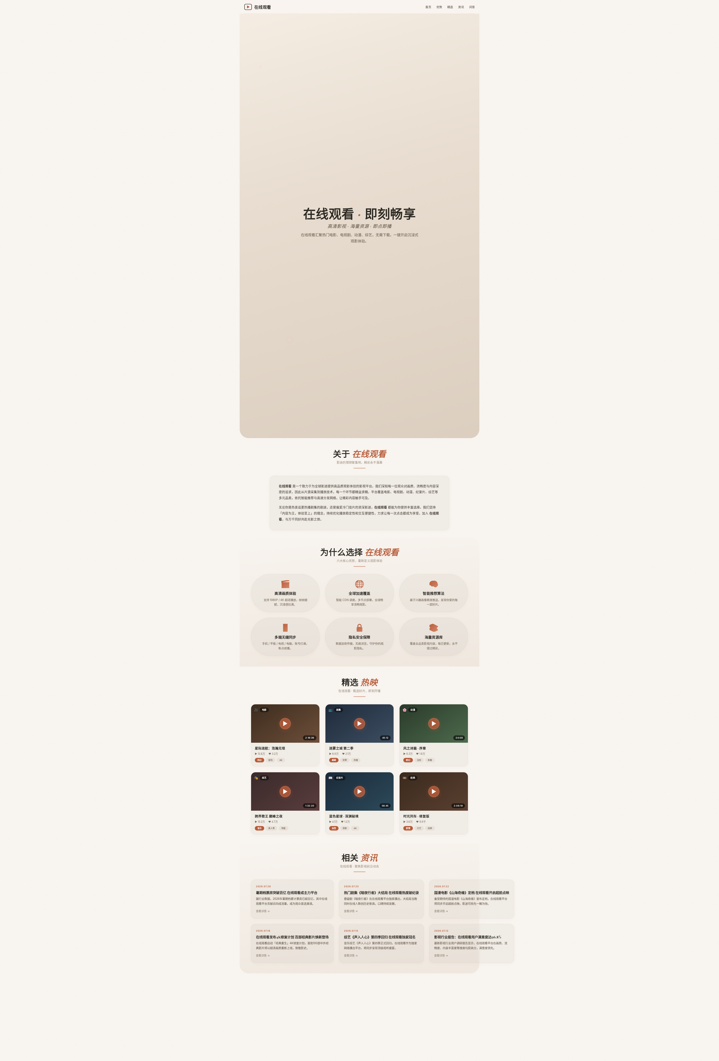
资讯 (461, 7)
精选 (450, 7)
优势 (439, 7)
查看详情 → (263, 911)
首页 (428, 7)
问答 (472, 7)
